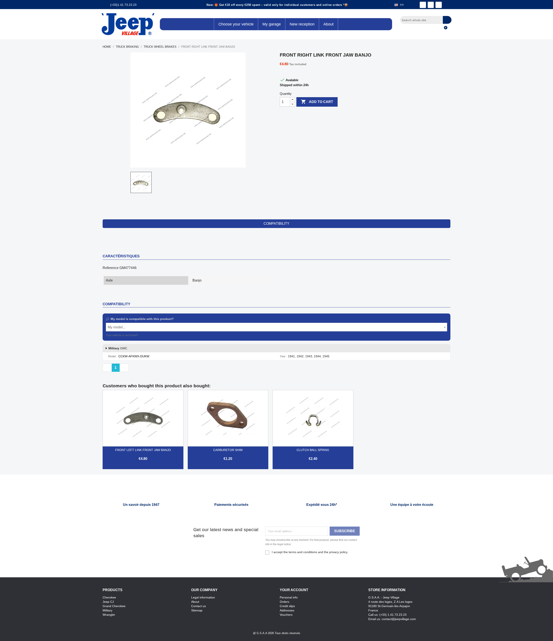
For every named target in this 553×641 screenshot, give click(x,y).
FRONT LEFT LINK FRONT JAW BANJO (143, 450)
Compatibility (276, 223)
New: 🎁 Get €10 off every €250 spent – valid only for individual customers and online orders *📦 (277, 4)
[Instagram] (431, 5)
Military (107, 610)
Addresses (287, 610)
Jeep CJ (108, 601)
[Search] (447, 20)
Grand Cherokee (114, 606)
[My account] (436, 30)
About (195, 601)
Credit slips (287, 606)
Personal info (289, 597)
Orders (284, 601)
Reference (111, 268)
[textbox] (276, 327)
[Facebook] (423, 5)
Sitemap (196, 610)
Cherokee (109, 597)
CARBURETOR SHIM (228, 450)
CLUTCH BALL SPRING (313, 450)
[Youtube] (438, 5)
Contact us (198, 606)
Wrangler (109, 614)
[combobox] (276, 327)
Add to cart (317, 101)
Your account (294, 590)
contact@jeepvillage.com (399, 619)
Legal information (203, 597)
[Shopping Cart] (444, 30)
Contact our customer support (157, 335)
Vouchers (286, 614)
